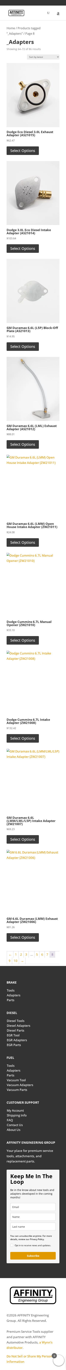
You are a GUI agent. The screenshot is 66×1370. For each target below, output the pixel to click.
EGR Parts (14, 1045)
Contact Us (15, 1125)
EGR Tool (13, 1035)
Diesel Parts (15, 1030)
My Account (15, 1110)
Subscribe (33, 1256)
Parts (10, 1000)
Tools (10, 990)
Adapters (13, 995)
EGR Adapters (17, 1040)
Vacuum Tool (16, 1080)
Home (11, 28)
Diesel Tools (15, 1021)
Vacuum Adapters (20, 1085)
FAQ (10, 1120)
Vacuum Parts (17, 1090)
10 (15, 961)
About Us (13, 1130)
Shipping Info (17, 1115)
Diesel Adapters (18, 1025)
